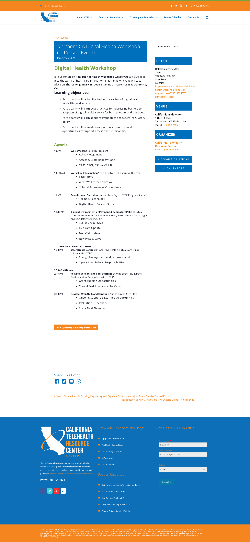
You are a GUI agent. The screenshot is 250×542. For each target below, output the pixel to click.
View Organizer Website (168, 149)
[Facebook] (57, 381)
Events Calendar (172, 17)
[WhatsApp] (78, 381)
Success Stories (108, 464)
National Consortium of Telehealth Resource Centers (71, 473)
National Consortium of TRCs (114, 491)
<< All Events (61, 37)
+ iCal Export (174, 168)
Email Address (166, 451)
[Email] (71, 381)
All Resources (107, 458)
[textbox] (180, 469)
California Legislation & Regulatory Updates (121, 485)
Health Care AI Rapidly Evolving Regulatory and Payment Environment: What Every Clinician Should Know (111, 396)
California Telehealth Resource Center (168, 144)
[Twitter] (64, 381)
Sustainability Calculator (112, 451)
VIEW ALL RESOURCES (200, 5)
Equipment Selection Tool (113, 438)
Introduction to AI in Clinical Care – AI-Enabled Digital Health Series (159, 399)
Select (162, 465)
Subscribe (166, 482)
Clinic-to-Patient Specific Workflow (116, 511)
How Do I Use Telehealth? (113, 498)
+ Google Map (170, 124)
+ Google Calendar (173, 159)
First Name (165, 441)
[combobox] (183, 469)
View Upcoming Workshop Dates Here (76, 327)
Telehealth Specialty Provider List (116, 504)
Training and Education (142, 17)
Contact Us (193, 17)
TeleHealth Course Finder (113, 445)
